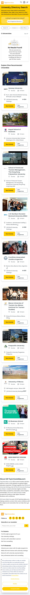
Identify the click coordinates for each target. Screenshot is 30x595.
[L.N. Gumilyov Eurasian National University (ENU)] (5, 214)
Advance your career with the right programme (14, 548)
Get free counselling (7, 541)
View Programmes (20, 106)
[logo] (7, 2)
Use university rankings (7, 536)
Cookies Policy (14, 575)
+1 (9, 318)
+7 (17, 224)
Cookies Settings (15, 578)
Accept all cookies (15, 588)
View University (9, 106)
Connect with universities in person (11, 539)
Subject (14, 28)
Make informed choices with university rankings (14, 550)
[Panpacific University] (5, 346)
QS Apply (18, 492)
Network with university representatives (12, 553)
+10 (12, 466)
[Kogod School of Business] (5, 130)
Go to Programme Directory (14, 21)
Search (5, 28)
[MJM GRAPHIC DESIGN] (5, 458)
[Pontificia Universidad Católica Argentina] (5, 258)
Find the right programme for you (10, 534)
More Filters (24, 28)
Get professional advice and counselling (12, 555)
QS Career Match (5, 499)
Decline (15, 583)
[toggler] (27, 2)
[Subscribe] (26, 525)
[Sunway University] (5, 89)
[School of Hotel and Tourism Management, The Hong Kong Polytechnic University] (5, 168)
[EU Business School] (5, 422)
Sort (25, 33)
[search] (21, 2)
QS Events (10, 492)
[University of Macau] (5, 382)
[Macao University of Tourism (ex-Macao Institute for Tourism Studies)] (5, 304)
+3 (7, 268)
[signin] (24, 2)
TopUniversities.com (5, 481)
